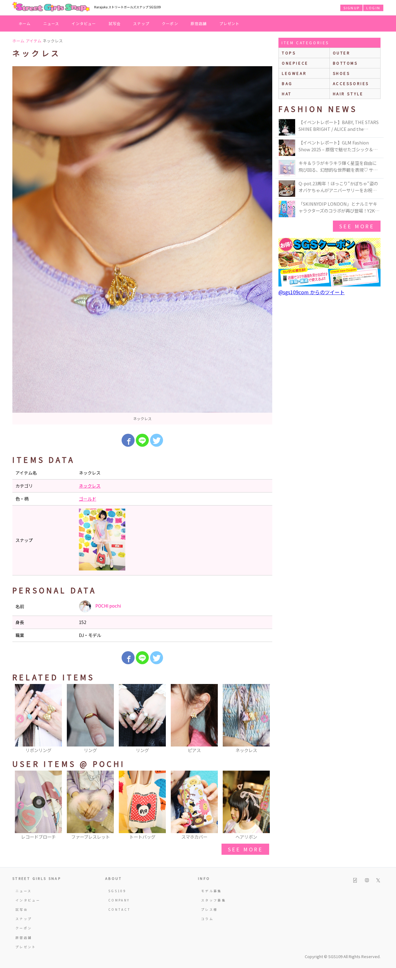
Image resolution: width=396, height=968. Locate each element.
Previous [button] (20, 719)
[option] (142, 245)
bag (287, 83)
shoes (341, 73)
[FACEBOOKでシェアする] (128, 440)
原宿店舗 (199, 23)
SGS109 (117, 890)
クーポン (170, 23)
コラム (207, 918)
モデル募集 (211, 890)
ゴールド (87, 499)
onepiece (295, 63)
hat (287, 93)
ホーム (25, 23)
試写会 (115, 23)
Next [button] (264, 719)
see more (245, 849)
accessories (351, 83)
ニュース (51, 23)
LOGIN (373, 7)
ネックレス (90, 486)
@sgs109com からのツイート (311, 292)
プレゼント (229, 23)
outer (342, 52)
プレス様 (209, 909)
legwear (294, 73)
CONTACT (119, 909)
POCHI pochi (107, 606)
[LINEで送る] (142, 440)
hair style (348, 93)
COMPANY (119, 900)
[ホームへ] (51, 7)
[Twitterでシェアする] (156, 440)
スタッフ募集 (213, 900)
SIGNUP (351, 7)
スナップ (141, 23)
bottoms (345, 63)
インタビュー (83, 23)
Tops (289, 52)
